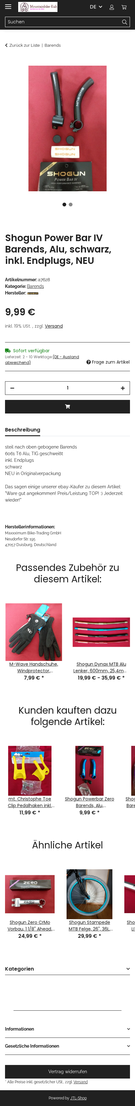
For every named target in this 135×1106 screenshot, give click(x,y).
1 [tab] (64, 204)
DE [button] (93, 6)
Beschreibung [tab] (22, 429)
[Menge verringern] (12, 388)
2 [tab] (71, 204)
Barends (35, 286)
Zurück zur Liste (24, 45)
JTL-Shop (78, 1098)
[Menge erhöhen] (123, 388)
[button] (112, 7)
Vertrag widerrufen (67, 1071)
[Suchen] (125, 22)
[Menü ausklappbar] (8, 4)
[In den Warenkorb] (10, 62)
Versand (54, 326)
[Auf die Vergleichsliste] (117, 78)
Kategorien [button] (19, 969)
